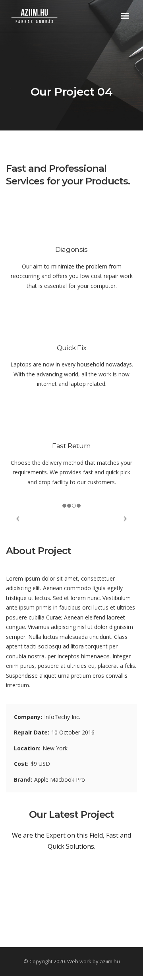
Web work (79, 961)
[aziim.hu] (44, 16)
